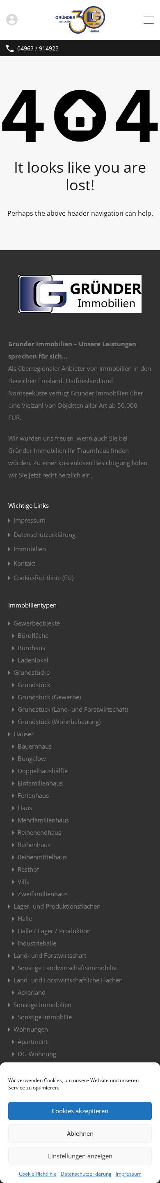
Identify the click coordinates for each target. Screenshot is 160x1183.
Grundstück (34, 685)
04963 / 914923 (38, 48)
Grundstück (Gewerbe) (49, 697)
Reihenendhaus (39, 832)
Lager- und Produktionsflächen (57, 906)
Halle (25, 918)
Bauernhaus (35, 746)
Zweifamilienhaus (43, 894)
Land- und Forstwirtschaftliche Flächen (68, 980)
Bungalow (32, 758)
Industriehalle (37, 943)
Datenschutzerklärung (86, 1173)
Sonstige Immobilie (45, 1017)
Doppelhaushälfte (43, 771)
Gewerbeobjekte (37, 623)
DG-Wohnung (37, 1054)
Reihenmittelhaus (42, 857)
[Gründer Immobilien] (80, 30)
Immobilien (30, 549)
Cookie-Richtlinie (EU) (43, 578)
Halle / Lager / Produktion (54, 931)
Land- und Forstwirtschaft (50, 955)
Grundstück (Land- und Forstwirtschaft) (73, 709)
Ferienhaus (33, 795)
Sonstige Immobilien (42, 1004)
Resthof (28, 869)
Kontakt (24, 563)
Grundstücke (32, 672)
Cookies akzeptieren (80, 1111)
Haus (25, 808)
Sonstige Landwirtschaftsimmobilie (67, 968)
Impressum (129, 1173)
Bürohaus (31, 648)
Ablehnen (80, 1133)
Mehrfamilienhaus (43, 820)
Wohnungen (31, 1029)
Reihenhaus (34, 844)
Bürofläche (33, 635)
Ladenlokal (33, 660)
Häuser (24, 734)
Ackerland (32, 992)
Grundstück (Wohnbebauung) (59, 721)
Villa (24, 881)
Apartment (33, 1041)
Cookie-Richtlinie (38, 1173)
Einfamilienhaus (40, 783)
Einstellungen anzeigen (80, 1156)
